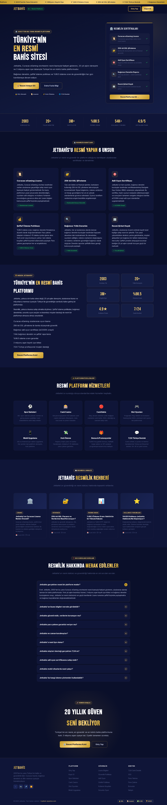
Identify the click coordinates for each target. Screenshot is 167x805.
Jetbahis (19, 9)
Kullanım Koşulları (104, 786)
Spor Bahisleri (74, 778)
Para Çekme (132, 782)
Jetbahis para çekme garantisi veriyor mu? (83, 624)
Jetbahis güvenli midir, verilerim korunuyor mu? (83, 615)
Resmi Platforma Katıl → (28, 355)
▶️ (31, 787)
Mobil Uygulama (74, 790)
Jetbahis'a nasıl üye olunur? (83, 642)
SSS (129, 774)
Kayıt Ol (147, 9)
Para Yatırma (132, 778)
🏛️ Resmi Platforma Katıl (74, 744)
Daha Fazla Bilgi (51, 86)
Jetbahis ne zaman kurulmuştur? (83, 633)
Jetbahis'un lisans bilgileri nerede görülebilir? (83, 607)
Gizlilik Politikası (104, 782)
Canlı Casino (73, 782)
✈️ (26, 787)
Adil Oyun (101, 778)
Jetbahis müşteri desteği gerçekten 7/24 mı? (83, 651)
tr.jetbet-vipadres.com (48, 801)
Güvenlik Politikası (104, 774)
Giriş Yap (134, 9)
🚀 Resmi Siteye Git (26, 86)
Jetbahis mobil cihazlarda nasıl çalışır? (83, 669)
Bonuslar (131, 786)
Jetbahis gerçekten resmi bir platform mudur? (83, 584)
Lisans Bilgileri (103, 770)
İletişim (130, 790)
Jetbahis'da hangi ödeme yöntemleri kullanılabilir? (83, 678)
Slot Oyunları (73, 786)
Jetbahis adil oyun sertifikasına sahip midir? (83, 660)
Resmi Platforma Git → (129, 97)
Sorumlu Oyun (103, 790)
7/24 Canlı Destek (134, 770)
